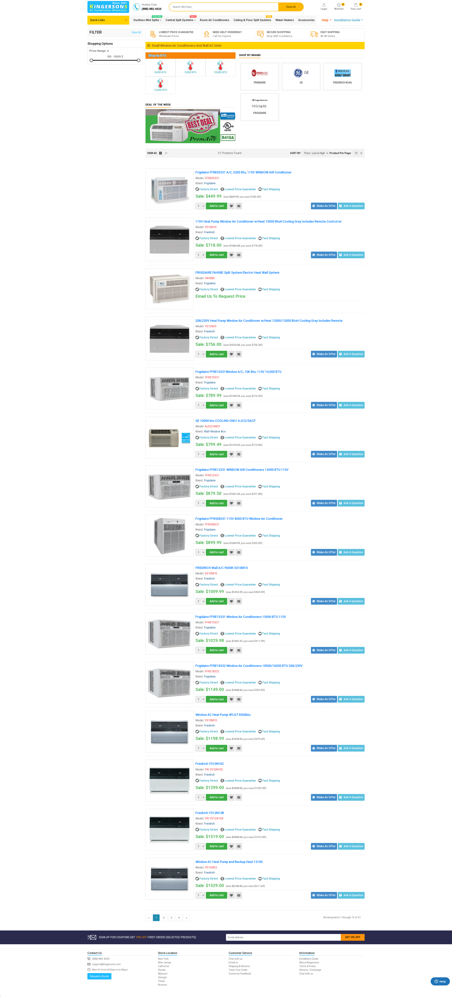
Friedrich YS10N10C (209, 764)
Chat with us (235, 958)
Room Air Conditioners (214, 20)
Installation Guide (308, 958)
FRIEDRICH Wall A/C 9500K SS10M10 (221, 568)
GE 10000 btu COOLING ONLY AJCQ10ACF (225, 421)
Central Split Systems (181, 20)
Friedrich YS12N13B (209, 813)
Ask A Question (353, 206)
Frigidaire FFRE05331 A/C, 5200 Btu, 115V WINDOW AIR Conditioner (243, 172)
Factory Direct (209, 189)
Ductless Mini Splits (147, 20)
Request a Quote (99, 976)
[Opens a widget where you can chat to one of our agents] (440, 986)
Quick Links (97, 20)
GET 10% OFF (352, 937)
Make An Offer (326, 206)
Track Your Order (238, 969)
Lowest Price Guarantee (171, 34)
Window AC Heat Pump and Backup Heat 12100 (229, 862)
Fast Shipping (330, 34)
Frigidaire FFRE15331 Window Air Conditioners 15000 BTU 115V (240, 617)
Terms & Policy (307, 966)
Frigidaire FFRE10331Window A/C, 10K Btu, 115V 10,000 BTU (238, 372)
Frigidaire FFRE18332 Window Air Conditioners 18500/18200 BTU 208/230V (249, 666)
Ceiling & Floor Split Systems (252, 20)
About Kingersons (309, 962)
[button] (327, 20)
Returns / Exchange (310, 969)
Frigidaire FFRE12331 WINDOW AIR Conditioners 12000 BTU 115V (242, 470)
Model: (199, 178)
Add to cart (217, 206)
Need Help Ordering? (225, 34)
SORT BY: (295, 153)
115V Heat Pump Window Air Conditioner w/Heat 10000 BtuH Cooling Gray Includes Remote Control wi (268, 221)
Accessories (306, 20)
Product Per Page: (340, 153)
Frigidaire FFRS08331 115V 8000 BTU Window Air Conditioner (239, 518)
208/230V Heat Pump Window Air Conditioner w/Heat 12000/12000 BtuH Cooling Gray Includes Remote (269, 320)
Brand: (199, 183)
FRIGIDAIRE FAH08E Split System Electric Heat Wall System (237, 272)
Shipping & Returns (239, 966)
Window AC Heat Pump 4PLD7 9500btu (223, 715)
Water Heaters (284, 20)
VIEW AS (152, 153)
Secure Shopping (279, 34)
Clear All (136, 32)
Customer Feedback (240, 973)
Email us (233, 962)
